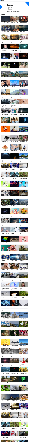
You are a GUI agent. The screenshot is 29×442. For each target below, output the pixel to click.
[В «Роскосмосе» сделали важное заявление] (23, 267)
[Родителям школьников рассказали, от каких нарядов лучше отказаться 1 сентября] (23, 212)
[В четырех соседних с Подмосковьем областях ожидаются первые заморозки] (5, 167)
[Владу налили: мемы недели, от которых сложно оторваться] (14, 322)
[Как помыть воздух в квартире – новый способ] (23, 185)
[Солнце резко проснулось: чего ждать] (23, 48)
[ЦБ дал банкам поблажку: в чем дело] (5, 350)
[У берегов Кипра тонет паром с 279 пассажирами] (14, 380)
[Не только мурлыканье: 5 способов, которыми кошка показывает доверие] (23, 240)
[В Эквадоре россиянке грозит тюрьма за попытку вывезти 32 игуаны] (5, 121)
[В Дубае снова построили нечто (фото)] (23, 231)
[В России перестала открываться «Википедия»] (14, 231)
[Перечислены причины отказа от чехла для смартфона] (14, 130)
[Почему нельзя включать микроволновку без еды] (23, 57)
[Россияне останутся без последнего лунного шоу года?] (14, 426)
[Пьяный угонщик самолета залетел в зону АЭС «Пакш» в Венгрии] (23, 371)
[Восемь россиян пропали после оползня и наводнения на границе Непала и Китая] (23, 203)
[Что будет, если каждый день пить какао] (23, 20)
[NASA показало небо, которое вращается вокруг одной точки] (23, 258)
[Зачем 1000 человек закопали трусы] (23, 380)
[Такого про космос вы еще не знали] (5, 258)
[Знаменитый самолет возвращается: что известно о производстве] (14, 75)
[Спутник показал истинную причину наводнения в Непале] (23, 75)
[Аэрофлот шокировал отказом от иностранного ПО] (23, 331)
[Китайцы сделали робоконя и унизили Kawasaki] (14, 167)
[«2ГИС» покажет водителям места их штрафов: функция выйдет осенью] (5, 185)
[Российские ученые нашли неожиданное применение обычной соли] (23, 93)
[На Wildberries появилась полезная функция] (5, 331)
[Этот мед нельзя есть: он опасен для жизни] (14, 157)
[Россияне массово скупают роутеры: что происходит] (5, 103)
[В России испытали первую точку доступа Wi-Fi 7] (23, 148)
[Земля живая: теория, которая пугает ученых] (14, 203)
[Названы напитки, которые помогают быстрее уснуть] (14, 103)
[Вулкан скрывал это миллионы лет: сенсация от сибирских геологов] (14, 93)
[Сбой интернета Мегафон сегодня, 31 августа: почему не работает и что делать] (14, 313)
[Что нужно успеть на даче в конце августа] (23, 139)
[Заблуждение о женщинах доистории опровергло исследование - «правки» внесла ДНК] (14, 407)
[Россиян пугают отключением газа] (5, 57)
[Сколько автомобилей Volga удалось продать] (5, 276)
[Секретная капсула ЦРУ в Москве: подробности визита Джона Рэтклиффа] (14, 398)
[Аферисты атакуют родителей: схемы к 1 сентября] (5, 249)
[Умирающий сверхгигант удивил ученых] (23, 398)
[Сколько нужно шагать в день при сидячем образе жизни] (23, 350)
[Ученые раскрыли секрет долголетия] (23, 407)
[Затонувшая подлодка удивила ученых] (5, 389)
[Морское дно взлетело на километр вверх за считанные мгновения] (5, 380)
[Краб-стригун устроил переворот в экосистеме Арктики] (14, 240)
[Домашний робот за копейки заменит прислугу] (23, 194)
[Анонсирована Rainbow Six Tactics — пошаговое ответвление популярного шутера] (23, 340)
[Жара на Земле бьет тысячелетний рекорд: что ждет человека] (14, 48)
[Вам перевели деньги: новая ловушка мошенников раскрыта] (23, 66)
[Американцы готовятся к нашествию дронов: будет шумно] (5, 313)
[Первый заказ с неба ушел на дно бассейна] (23, 157)
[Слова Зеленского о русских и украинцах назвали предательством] (5, 48)
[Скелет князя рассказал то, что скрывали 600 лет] (14, 371)
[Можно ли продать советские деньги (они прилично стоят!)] (23, 38)
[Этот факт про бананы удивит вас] (5, 398)
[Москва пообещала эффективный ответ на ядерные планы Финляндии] (5, 359)
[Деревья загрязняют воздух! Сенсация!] (23, 276)
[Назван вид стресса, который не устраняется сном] (5, 176)
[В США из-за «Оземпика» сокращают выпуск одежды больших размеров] (14, 112)
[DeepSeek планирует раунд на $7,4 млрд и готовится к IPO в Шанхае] (14, 286)
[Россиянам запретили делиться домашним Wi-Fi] (23, 167)
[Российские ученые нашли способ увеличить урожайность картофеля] (23, 176)
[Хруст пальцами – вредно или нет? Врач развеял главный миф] (5, 267)
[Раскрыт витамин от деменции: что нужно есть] (5, 84)
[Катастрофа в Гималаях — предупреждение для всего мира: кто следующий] (5, 371)
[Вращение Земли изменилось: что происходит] (23, 121)
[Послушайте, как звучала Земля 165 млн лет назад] (23, 295)
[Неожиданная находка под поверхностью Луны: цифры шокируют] (5, 407)
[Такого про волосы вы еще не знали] (5, 139)
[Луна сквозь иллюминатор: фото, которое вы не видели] (14, 340)
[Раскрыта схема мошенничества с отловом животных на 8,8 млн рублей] (5, 93)
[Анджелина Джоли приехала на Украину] (23, 286)
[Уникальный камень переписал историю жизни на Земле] (14, 38)
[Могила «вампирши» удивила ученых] (5, 66)
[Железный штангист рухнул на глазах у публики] (5, 194)
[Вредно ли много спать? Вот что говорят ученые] (14, 350)
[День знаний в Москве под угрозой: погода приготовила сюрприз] (14, 389)
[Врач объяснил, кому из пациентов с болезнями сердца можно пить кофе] (14, 295)
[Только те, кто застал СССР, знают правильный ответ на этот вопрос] (5, 29)
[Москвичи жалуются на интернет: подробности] (14, 267)
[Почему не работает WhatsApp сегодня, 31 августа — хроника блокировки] (23, 435)
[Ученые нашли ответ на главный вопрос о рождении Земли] (5, 157)
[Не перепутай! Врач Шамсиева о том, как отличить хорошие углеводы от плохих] (23, 313)
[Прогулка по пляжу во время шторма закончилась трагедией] (23, 29)
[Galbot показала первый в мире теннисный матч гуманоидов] (14, 331)
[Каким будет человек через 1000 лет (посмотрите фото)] (14, 176)
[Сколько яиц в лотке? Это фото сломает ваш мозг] (5, 148)
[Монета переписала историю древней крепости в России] (5, 240)
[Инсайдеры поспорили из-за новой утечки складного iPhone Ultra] (5, 322)
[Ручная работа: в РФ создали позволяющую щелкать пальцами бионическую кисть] (5, 286)
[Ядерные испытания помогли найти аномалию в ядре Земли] (14, 258)
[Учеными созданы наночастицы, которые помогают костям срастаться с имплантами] (14, 249)
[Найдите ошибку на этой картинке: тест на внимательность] (5, 231)
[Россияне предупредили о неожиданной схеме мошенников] (14, 212)
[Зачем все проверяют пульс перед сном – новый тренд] (14, 148)
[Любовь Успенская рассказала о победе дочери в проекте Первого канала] (14, 121)
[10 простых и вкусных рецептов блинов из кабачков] (5, 38)
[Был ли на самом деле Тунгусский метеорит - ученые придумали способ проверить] (23, 112)
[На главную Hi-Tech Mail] (2, 0)
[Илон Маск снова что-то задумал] (14, 416)
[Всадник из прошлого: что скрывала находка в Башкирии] (23, 249)
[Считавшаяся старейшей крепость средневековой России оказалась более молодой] (5, 435)
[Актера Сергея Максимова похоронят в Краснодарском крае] (14, 66)
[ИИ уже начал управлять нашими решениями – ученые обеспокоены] (14, 304)
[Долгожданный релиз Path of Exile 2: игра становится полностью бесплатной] (14, 194)
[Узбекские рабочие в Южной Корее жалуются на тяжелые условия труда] (5, 112)
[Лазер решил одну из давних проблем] (23, 130)
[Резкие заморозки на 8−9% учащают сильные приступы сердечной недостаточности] (5, 203)
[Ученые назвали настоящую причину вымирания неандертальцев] (14, 435)
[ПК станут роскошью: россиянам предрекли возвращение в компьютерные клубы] (14, 185)
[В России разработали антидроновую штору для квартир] (23, 304)
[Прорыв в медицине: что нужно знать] (23, 103)
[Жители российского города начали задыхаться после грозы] (14, 222)
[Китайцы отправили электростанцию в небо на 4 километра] (14, 84)
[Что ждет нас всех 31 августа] (5, 416)
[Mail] (0, 0)
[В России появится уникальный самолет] (5, 295)
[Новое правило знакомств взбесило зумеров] (23, 416)
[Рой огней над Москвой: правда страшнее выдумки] (5, 20)
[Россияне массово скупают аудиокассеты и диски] (5, 130)
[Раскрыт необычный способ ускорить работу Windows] (23, 322)
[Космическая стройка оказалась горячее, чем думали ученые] (5, 212)
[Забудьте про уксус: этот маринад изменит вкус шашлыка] (14, 29)
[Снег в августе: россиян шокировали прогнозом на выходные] (5, 75)
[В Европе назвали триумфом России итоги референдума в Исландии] (23, 84)
